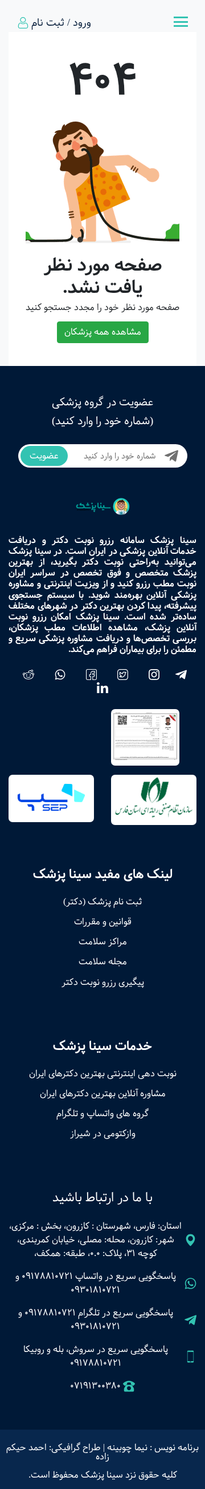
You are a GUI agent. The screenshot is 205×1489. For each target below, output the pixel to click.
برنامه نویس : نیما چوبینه (153, 1447)
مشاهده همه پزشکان (102, 332)
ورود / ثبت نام (61, 23)
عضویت (44, 456)
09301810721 (95, 1290)
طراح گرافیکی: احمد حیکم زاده (57, 1452)
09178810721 (47, 1276)
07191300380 (95, 1386)
